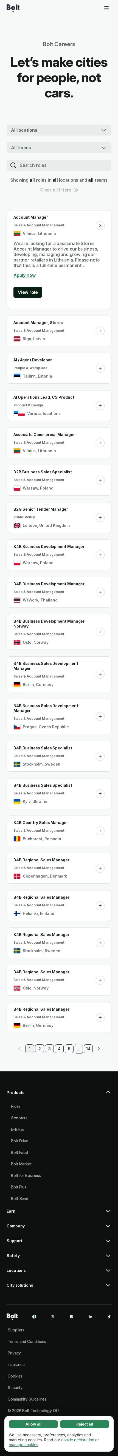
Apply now (24, 275)
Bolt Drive (19, 1141)
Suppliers (16, 1330)
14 (88, 1048)
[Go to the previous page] (19, 1048)
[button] (100, 225)
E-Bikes (17, 1129)
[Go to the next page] (98, 1048)
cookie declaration (77, 1439)
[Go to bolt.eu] (13, 8)
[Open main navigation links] (106, 8)
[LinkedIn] (90, 1316)
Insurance (16, 1364)
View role (28, 292)
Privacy (14, 1353)
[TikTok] (109, 1316)
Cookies (15, 1376)
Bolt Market (21, 1164)
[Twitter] (53, 1316)
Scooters (19, 1117)
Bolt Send (19, 1198)
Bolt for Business (26, 1175)
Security (15, 1387)
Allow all (33, 1424)
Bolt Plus (18, 1187)
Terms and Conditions (27, 1341)
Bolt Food (19, 1152)
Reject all (84, 1424)
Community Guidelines (27, 1399)
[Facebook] (34, 1316)
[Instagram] (71, 1316)
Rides (16, 1106)
